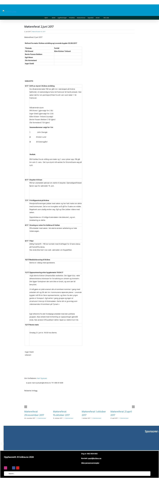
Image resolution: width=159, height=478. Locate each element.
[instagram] (5, 467)
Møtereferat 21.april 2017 (121, 413)
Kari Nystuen (42, 378)
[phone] (21, 467)
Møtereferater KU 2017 (38, 31)
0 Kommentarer (41, 418)
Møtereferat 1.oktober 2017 (94, 413)
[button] (111, 18)
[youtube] (17, 467)
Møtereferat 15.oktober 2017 (61, 413)
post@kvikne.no (152, 2)
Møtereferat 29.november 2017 (34, 413)
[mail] (9, 467)
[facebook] (13, 467)
